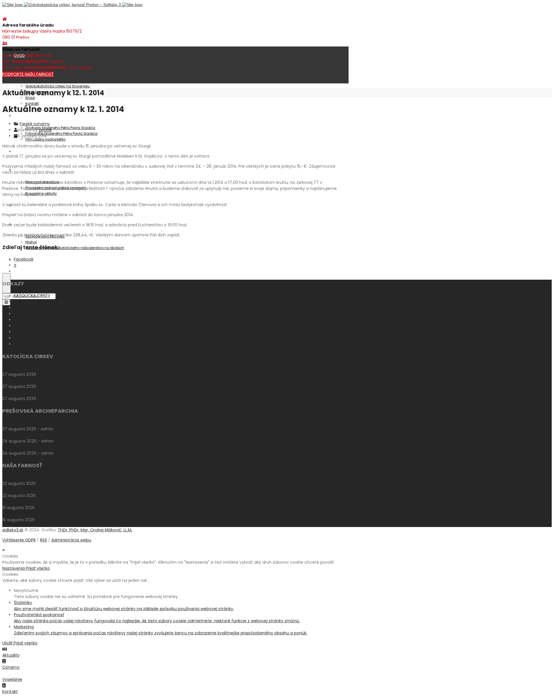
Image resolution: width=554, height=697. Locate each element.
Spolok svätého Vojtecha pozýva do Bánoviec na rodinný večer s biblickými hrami (84, 380)
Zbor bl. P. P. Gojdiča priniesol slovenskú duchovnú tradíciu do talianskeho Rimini (82, 423)
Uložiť (8, 643)
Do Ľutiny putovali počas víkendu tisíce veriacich (51, 447)
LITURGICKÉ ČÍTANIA (33, 314)
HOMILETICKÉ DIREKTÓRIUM (40, 308)
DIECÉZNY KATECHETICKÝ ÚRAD (44, 332)
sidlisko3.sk (12, 530)
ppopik (45, 130)
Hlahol (31, 242)
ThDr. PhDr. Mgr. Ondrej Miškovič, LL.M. (95, 530)
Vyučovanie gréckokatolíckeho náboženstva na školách (74, 247)
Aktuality (21, 151)
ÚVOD (19, 55)
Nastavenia (14, 568)
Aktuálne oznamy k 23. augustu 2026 (39, 477)
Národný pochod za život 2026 (32, 489)
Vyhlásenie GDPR (19, 540)
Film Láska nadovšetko (45, 139)
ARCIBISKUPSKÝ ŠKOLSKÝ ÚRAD (43, 326)
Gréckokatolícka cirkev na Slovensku (57, 86)
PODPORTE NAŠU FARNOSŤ (28, 74)
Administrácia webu (71, 540)
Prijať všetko (38, 568)
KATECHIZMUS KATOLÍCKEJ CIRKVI (46, 301)
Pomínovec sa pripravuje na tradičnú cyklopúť (48, 392)
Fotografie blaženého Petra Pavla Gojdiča (61, 133)
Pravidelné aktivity (41, 193)
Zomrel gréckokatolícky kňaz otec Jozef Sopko (49, 435)
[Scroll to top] (3, 550)
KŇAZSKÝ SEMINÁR (31, 344)
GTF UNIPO (24, 338)
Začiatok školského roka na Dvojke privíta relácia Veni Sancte (63, 368)
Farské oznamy (35, 124)
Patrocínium (25, 115)
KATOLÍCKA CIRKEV (32, 295)
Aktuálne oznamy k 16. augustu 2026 (38, 514)
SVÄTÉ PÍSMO (27, 320)
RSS (43, 540)
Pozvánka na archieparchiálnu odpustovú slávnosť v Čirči (59, 501)
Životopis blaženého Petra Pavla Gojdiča (60, 127)
